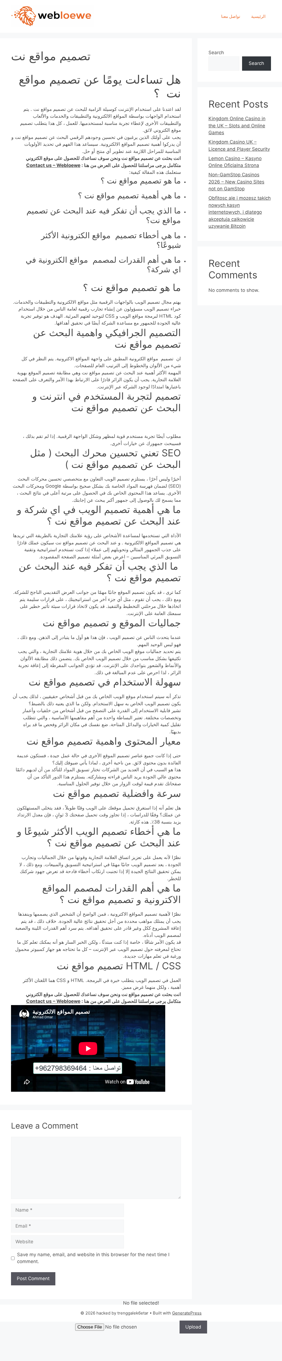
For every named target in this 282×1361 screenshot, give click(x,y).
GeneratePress (187, 1313)
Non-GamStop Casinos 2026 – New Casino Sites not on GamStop (236, 181)
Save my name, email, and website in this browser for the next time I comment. (93, 1258)
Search (216, 52)
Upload (193, 1327)
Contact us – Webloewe (53, 165)
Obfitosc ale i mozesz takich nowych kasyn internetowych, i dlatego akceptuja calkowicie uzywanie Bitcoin (239, 212)
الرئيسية (258, 16)
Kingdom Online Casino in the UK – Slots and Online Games (236, 125)
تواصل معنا (230, 16)
